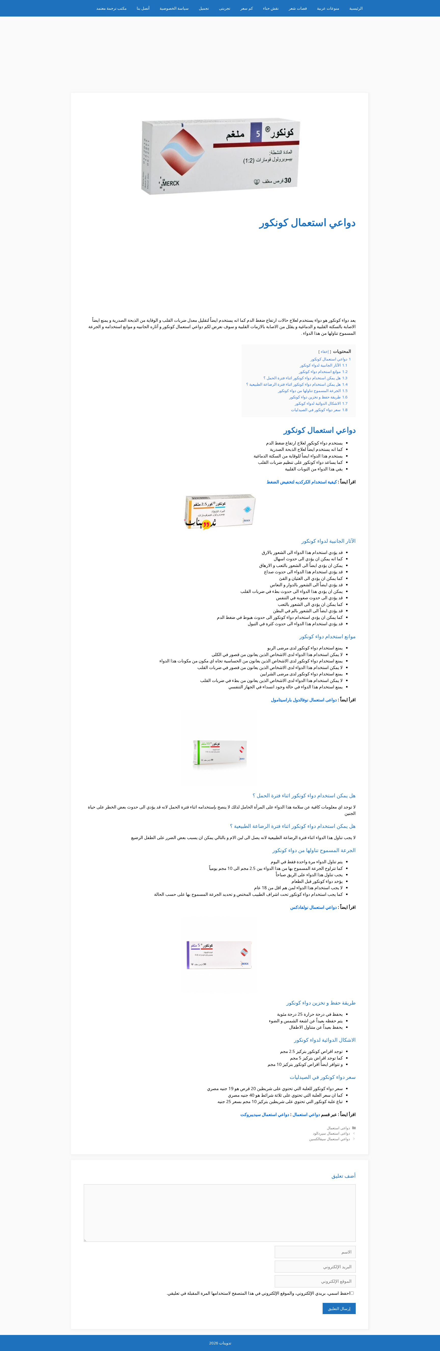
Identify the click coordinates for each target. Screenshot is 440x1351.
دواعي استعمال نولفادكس (313, 907)
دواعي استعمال (306, 1114)
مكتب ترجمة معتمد (111, 8)
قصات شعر (298, 8)
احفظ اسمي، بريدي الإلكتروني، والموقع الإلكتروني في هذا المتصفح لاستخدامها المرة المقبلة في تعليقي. (258, 1293)
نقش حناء (271, 8)
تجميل (204, 8)
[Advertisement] (220, 52)
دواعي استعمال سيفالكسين (329, 1138)
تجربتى (224, 8)
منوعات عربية (328, 8)
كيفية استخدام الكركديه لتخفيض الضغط (302, 482)
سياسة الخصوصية (174, 8)
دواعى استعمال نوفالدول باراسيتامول (304, 700)
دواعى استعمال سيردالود (331, 1133)
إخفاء (325, 351)
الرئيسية (356, 8)
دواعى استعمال (338, 1127)
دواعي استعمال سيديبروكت (264, 1114)
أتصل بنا (143, 8)
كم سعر (246, 8)
